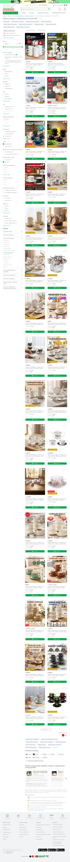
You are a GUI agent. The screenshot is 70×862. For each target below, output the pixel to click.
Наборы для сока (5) (8, 265)
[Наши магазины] (29, 815)
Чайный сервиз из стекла (44, 747)
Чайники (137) (7, 244)
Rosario (45, 757)
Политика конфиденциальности (59, 834)
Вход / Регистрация (58, 5)
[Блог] (18, 815)
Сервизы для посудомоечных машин (49, 739)
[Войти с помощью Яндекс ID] (66, 5)
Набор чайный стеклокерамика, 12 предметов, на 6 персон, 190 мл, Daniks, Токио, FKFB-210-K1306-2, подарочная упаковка (40, 772)
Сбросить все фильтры (9, 37)
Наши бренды (5, 836)
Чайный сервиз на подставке (22, 27)
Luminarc (37, 757)
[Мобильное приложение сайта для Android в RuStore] (60, 850)
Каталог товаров (6, 822)
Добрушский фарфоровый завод (35, 760)
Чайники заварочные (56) (9, 250)
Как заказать (21, 824)
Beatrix (52, 754)
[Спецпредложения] (40, 815)
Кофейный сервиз (42, 744)
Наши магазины (6, 834)
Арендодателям (39, 829)
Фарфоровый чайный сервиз (32, 21)
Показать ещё (45, 729)
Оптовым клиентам (9, 6)
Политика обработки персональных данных (59, 837)
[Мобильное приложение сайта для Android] (42, 850)
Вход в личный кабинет (23, 834)
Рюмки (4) (6, 266)
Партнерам (38, 822)
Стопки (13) (6, 262)
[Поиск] (49, 9)
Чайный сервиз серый (60, 742)
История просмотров (7, 832)
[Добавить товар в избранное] (44, 34)
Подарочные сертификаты (58, 826)
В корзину (35, 72)
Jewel (29, 757)
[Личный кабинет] (63, 815)
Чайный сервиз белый (46, 21)
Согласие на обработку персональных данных (57, 843)
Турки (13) (6, 260)
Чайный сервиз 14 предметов (32, 739)
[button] (10, 13)
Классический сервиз (30, 744)
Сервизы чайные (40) (8, 252)
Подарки (4, 839)
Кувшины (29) (6, 254)
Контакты (21, 836)
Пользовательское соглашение (58, 839)
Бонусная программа (57, 829)
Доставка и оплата (43, 5)
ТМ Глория (61, 754)
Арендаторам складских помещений (43, 824)
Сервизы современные (51, 24)
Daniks (36, 754)
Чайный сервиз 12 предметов (46, 742)
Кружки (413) (6, 240)
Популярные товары (7, 824)
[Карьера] (51, 815)
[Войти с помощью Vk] (64, 5)
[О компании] (7, 815)
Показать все (55, 747)
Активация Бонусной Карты (58, 832)
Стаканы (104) (7, 246)
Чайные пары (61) (7, 248)
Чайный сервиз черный (9, 27)
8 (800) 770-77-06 (34, 5)
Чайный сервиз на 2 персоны (54, 744)
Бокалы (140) (6, 242)
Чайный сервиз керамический (25, 24)
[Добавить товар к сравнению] (41, 34)
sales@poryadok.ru (9, 852)
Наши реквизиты (39, 839)
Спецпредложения (6, 829)
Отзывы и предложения (24, 832)
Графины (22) (6, 258)
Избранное (5, 827)
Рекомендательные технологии (58, 845)
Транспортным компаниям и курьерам (43, 834)
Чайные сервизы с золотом (32, 742)
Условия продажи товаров (58, 824)
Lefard (29, 754)
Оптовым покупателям (40, 832)
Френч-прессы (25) (8, 256)
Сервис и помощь (23, 822)
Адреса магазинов (6, 4)
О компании (38, 836)
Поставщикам (38, 827)
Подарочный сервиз (39, 24)
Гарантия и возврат (23, 829)
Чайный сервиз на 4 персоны (10, 24)
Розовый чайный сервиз (31, 747)
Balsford (45, 754)
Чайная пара (6, 21)
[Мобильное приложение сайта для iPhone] (52, 850)
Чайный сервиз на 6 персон (17, 21)
